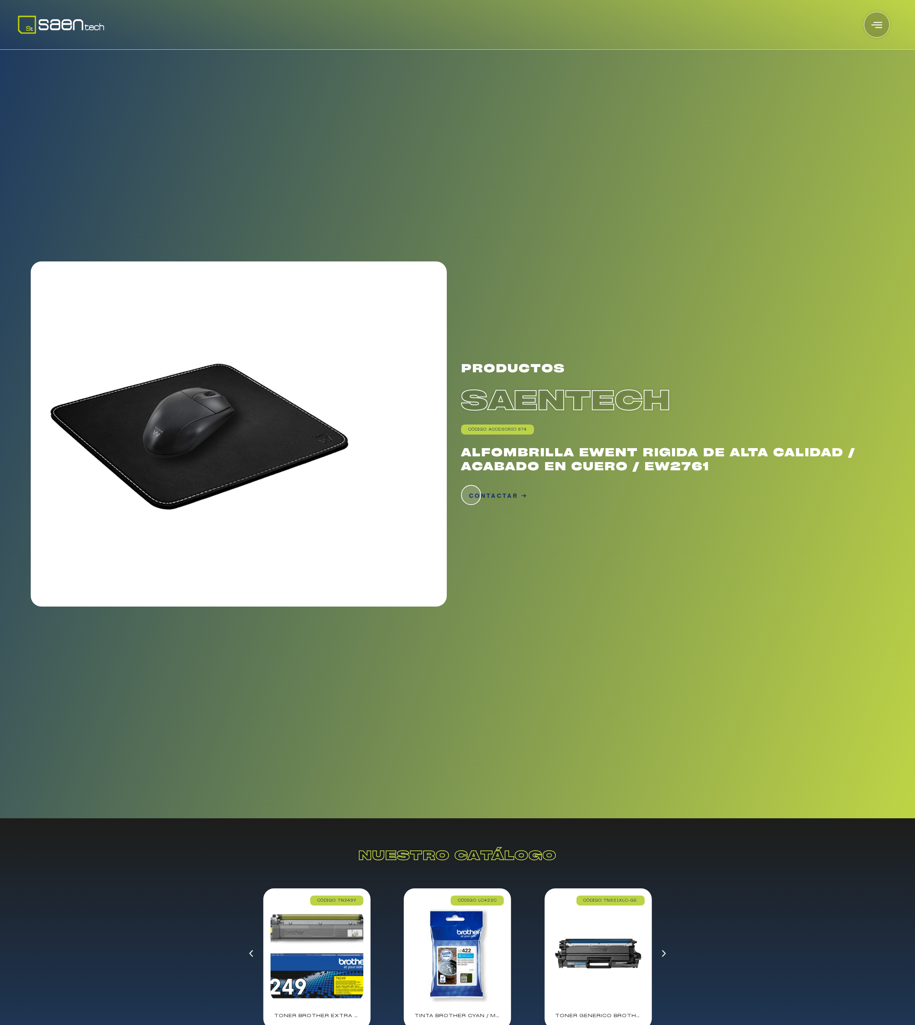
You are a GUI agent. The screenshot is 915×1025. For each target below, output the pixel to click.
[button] (251, 953)
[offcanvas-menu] (877, 25)
